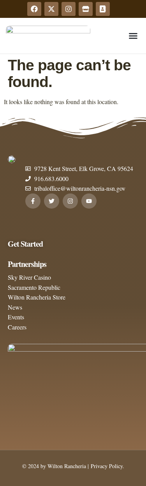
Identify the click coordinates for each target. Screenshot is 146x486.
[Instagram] (69, 9)
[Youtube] (89, 201)
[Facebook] (34, 9)
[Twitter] (51, 201)
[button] (133, 36)
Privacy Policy (106, 466)
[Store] (86, 9)
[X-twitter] (51, 9)
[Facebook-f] (32, 201)
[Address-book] (103, 9)
